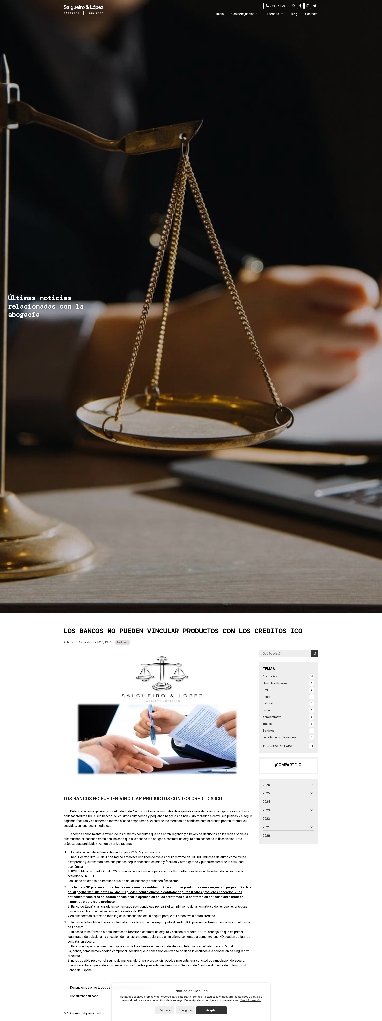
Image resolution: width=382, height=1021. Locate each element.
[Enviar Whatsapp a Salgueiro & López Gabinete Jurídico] (293, 6)
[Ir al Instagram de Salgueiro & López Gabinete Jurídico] (307, 6)
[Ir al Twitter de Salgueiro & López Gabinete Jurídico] (315, 6)
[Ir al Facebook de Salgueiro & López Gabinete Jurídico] (300, 6)
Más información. (250, 1000)
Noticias (122, 642)
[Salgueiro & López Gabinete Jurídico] (83, 9)
